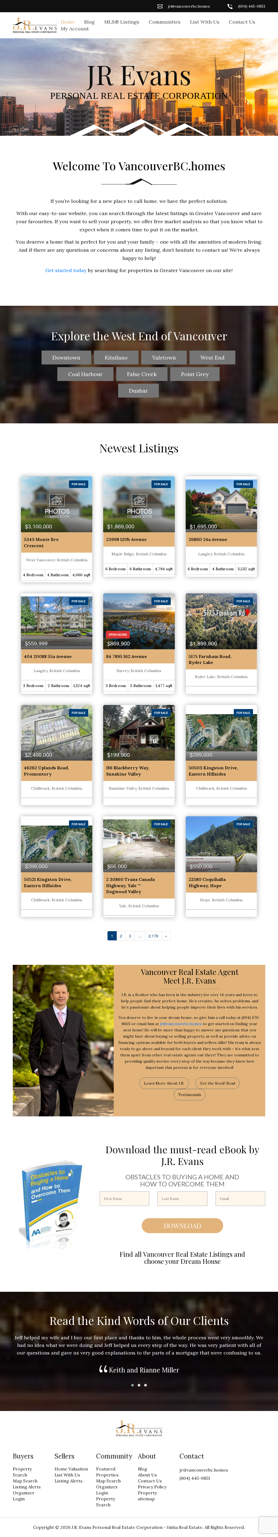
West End (212, 357)
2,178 (153, 935)
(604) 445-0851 (251, 6)
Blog (89, 22)
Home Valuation (71, 1469)
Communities (165, 22)
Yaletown (164, 357)
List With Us (204, 22)
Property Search (22, 1472)
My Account (75, 29)
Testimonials (189, 1094)
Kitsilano (116, 357)
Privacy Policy (152, 1486)
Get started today (66, 270)
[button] (132, 1385)
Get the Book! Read (217, 1083)
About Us (147, 1475)
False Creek (142, 374)
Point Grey (195, 374)
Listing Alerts (27, 1486)
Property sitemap (147, 1495)
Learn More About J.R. (164, 1083)
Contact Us (242, 22)
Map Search (25, 1481)
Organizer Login (23, 1495)
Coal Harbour (85, 374)
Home (68, 22)
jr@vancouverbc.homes (189, 6)
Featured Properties (107, 1472)
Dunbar (138, 390)
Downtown (66, 357)
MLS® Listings (121, 22)
